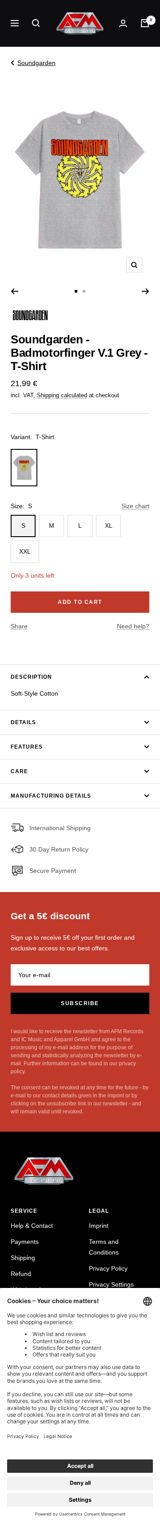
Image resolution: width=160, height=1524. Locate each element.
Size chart (135, 505)
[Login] (123, 23)
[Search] (36, 23)
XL (108, 525)
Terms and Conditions (104, 1247)
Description (31, 677)
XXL (25, 551)
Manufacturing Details (51, 796)
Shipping (23, 1257)
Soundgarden (36, 62)
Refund (21, 1273)
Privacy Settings (111, 1284)
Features (27, 747)
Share (19, 626)
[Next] (145, 291)
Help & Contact (32, 1225)
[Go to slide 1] (76, 291)
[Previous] (14, 291)
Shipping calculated (62, 395)
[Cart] (144, 23)
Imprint (98, 1225)
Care (19, 771)
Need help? (133, 626)
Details (23, 722)
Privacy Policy (108, 1268)
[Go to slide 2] (84, 291)
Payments (25, 1241)
